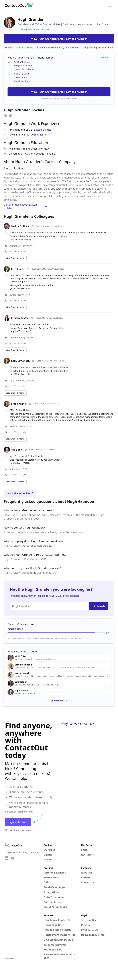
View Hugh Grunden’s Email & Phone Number (59, 91)
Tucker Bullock (20, 226)
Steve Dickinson (23, 665)
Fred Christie (19, 403)
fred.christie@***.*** (21, 426)
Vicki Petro (20, 656)
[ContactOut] (20, 5)
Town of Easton (38, 134)
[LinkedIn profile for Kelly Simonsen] (33, 361)
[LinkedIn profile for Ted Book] (26, 450)
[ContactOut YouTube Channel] (12, 906)
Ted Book (16, 449)
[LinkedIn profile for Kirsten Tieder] (32, 318)
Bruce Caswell (22, 673)
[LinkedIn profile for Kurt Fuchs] (28, 269)
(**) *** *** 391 (18, 432)
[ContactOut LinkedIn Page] (6, 906)
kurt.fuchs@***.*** (20, 294)
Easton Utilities (51, 24)
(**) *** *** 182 (18, 251)
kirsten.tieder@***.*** (21, 337)
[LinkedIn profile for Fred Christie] (30, 404)
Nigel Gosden (22, 690)
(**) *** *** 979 (18, 475)
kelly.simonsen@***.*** (22, 380)
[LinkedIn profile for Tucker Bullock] (32, 226)
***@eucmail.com (23, 65)
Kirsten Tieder (19, 318)
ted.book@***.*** (19, 469)
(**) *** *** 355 (18, 386)
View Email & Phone (15, 258)
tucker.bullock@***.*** (22, 245)
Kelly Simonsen (20, 361)
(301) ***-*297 (21, 77)
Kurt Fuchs (17, 269)
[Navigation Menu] (110, 5)
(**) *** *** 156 (18, 300)
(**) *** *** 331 (18, 343)
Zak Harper (21, 682)
